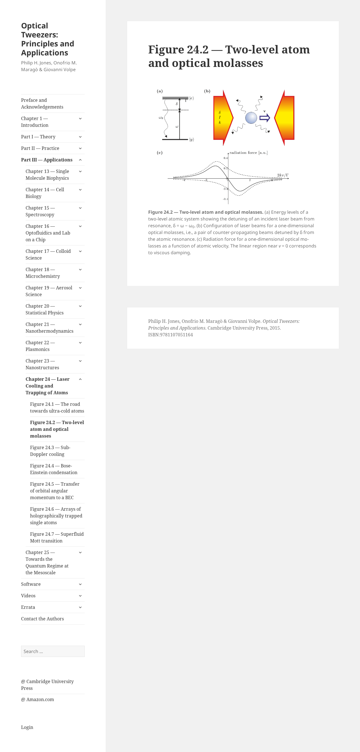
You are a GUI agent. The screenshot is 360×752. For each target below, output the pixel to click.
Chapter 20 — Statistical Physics (45, 309)
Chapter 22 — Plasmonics (40, 345)
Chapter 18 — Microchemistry (43, 272)
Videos (28, 596)
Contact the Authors (42, 619)
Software (31, 584)
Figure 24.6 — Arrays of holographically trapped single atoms (56, 516)
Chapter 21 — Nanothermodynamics (49, 327)
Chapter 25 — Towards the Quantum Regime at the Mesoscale (47, 562)
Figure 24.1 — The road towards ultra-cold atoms (57, 407)
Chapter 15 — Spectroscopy (40, 211)
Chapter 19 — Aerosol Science (49, 291)
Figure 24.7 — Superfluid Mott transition (57, 537)
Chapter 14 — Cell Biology (45, 192)
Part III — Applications (47, 160)
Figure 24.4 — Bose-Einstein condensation (53, 469)
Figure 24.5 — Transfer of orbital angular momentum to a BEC (55, 491)
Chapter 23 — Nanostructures (42, 364)
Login (27, 727)
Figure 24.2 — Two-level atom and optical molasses (57, 429)
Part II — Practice (40, 148)
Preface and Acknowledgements (42, 103)
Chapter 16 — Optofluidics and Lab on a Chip (48, 233)
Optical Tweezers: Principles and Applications (47, 39)
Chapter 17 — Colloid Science (48, 254)
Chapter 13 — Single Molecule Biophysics (47, 174)
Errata (28, 607)
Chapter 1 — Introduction (34, 121)
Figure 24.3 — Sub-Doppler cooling (50, 450)
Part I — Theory (38, 137)
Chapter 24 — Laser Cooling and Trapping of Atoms (47, 386)
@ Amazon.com (37, 699)
